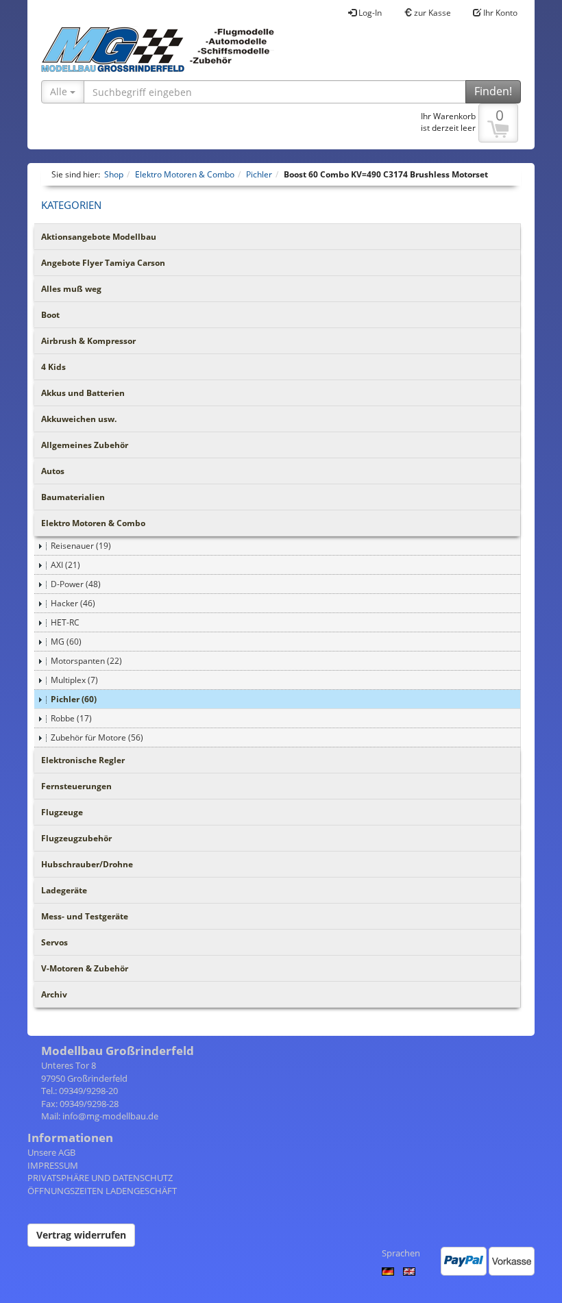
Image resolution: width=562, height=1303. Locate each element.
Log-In (369, 12)
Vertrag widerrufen (81, 1234)
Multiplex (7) (74, 680)
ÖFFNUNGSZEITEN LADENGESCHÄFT (102, 1190)
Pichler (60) (74, 699)
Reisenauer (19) (81, 545)
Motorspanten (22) (86, 661)
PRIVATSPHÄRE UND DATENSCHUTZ (100, 1177)
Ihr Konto (499, 12)
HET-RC (65, 622)
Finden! (493, 91)
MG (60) (66, 641)
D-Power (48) (76, 584)
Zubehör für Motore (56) (97, 737)
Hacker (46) (73, 603)
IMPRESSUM (52, 1165)
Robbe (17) (71, 718)
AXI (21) (65, 565)
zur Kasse (431, 12)
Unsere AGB (51, 1152)
